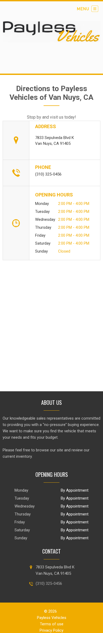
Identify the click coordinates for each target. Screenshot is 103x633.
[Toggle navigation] (87, 8)
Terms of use (51, 624)
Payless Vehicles (51, 617)
